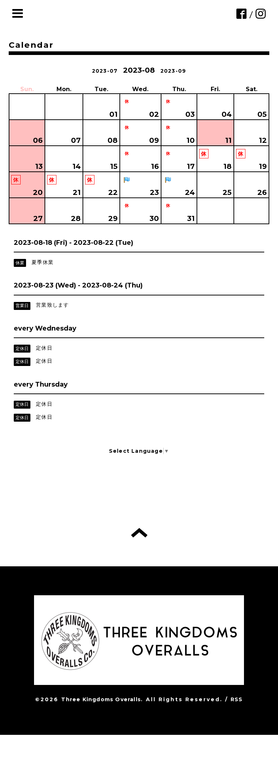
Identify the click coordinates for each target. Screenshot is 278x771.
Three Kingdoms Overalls (101, 699)
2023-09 (173, 71)
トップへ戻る (139, 532)
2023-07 (105, 71)
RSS (237, 699)
